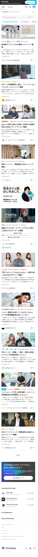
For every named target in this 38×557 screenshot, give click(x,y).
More (18, 455)
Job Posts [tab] (5, 12)
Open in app (30, 2)
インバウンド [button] (25, 21)
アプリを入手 (30, 493)
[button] (19, 488)
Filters (30, 17)
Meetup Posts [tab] (14, 12)
